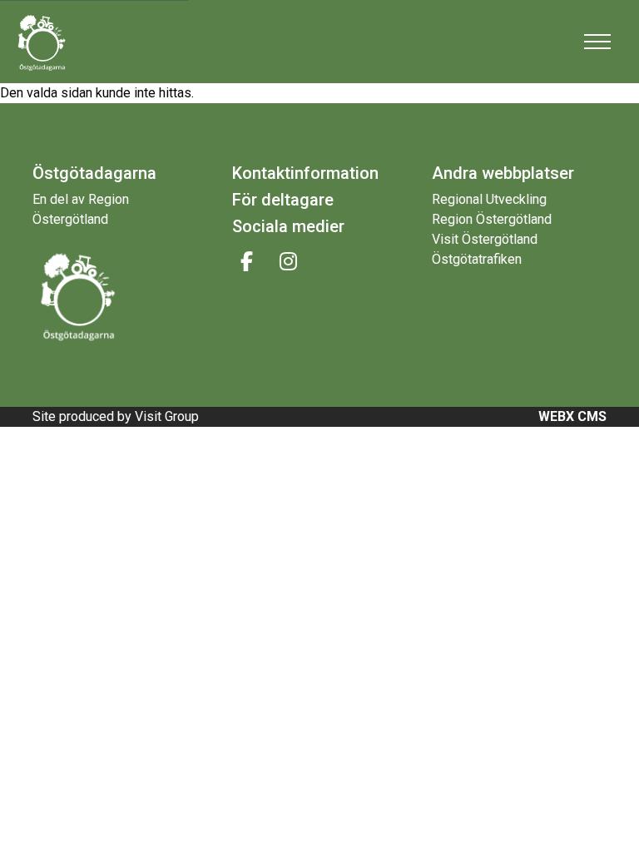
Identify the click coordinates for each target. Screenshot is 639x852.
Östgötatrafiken (477, 259)
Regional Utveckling (489, 199)
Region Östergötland (492, 219)
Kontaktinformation (305, 173)
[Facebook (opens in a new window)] (246, 261)
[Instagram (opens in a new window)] (288, 261)
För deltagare (283, 200)
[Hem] (54, 42)
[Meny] (597, 41)
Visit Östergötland (484, 239)
